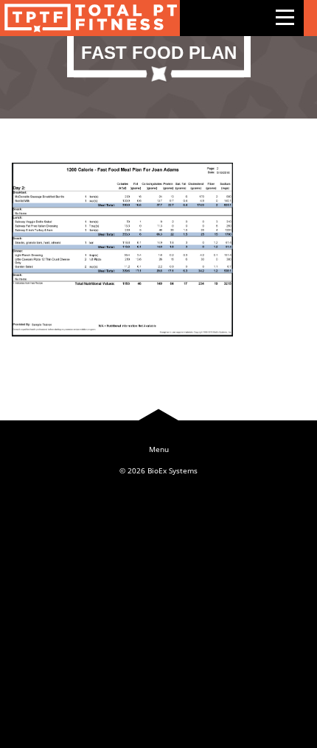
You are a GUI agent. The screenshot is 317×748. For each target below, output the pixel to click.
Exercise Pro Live (90, 18)
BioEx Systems (172, 470)
